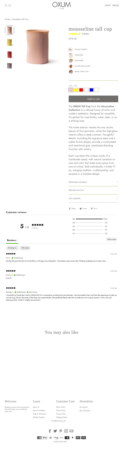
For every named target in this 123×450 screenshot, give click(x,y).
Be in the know (85, 410)
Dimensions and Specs (78, 182)
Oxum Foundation (39, 410)
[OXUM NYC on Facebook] (50, 431)
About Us (36, 407)
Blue (91, 90)
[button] (90, 219)
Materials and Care (76, 190)
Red (81, 90)
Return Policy (60, 407)
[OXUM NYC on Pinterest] (60, 431)
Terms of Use (60, 410)
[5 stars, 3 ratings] (11, 363)
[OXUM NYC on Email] (71, 431)
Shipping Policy (61, 417)
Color (73, 86)
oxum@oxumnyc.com (58, 421)
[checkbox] (25, 248)
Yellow (76, 90)
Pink (71, 90)
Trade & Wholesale (39, 414)
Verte (97, 90)
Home (7, 19)
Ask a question (75, 198)
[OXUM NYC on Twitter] (55, 431)
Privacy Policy (61, 414)
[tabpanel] (61, 275)
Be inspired (83, 407)
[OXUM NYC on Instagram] (66, 431)
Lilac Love (86, 90)
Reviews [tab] (12, 240)
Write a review (111, 239)
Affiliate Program (39, 417)
